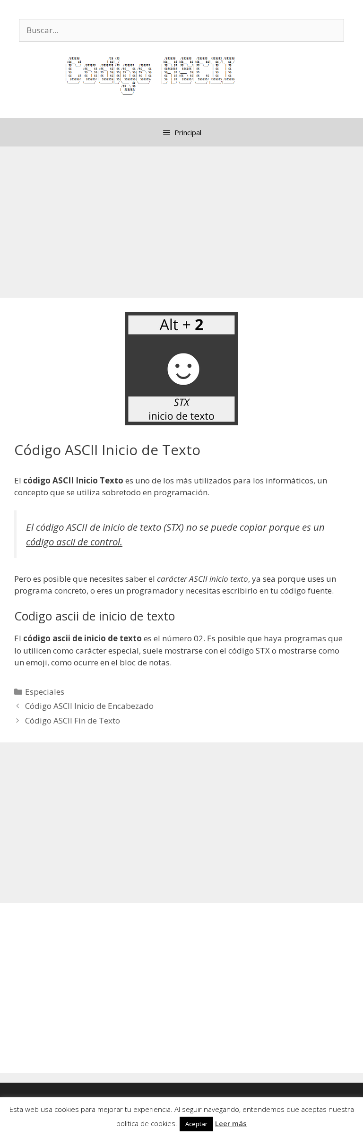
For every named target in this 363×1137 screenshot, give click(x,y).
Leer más (231, 1123)
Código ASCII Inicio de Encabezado (89, 705)
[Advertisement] (181, 222)
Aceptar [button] (196, 1124)
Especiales (44, 691)
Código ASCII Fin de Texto (72, 720)
